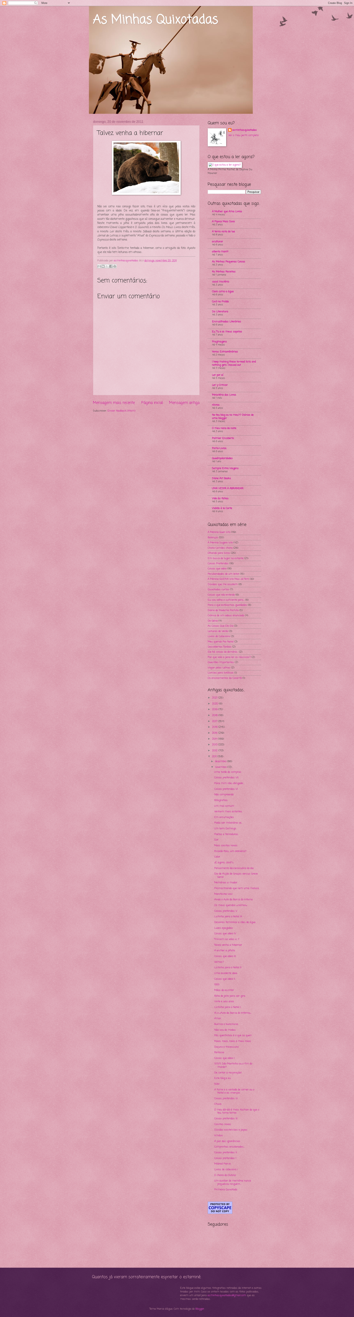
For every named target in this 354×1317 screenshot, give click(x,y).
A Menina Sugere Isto (220, 543)
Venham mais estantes (228, 812)
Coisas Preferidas (218, 563)
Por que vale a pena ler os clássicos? (229, 657)
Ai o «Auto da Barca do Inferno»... (233, 1013)
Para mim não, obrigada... (229, 783)
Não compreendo (224, 795)
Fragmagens (219, 342)
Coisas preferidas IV (226, 1098)
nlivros (216, 405)
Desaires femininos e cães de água (234, 922)
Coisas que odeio (217, 569)
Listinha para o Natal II (227, 967)
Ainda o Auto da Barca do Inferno (233, 900)
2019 (215, 709)
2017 (215, 721)
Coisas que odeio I (224, 1058)
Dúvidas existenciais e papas (230, 1130)
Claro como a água (223, 291)
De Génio (213, 621)
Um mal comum (224, 806)
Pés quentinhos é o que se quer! (233, 1035)
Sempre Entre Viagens (225, 468)
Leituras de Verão (218, 631)
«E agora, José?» (224, 862)
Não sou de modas (225, 1030)
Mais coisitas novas (225, 846)
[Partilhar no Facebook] (111, 266)
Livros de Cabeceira (219, 636)
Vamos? (219, 962)
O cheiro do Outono (225, 1175)
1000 (216, 984)
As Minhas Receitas (224, 272)
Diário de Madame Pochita (223, 610)
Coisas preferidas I (225, 1158)
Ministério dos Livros (224, 395)
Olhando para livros (219, 553)
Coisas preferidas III (225, 1119)
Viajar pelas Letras (219, 668)
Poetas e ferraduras (226, 834)
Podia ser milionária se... (228, 823)
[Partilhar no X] (107, 266)
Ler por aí (217, 375)
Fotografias (221, 800)
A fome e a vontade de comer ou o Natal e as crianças (234, 1091)
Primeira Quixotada (225, 1190)
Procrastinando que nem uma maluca (236, 888)
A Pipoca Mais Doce (223, 221)
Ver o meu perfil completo (243, 135)
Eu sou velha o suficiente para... (226, 600)
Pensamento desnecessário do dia (234, 868)
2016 (215, 727)
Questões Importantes (221, 662)
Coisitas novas (222, 1124)
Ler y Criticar (220, 385)
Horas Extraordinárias (225, 352)
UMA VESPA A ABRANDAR (228, 488)
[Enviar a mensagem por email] (99, 266)
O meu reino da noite (224, 428)
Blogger (199, 1309)
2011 (215, 756)
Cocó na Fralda (220, 302)
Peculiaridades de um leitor (223, 574)
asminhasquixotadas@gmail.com (227, 1295)
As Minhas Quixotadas (155, 20)
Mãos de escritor (224, 990)
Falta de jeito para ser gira (229, 996)
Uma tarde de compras (227, 772)
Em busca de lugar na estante (225, 558)
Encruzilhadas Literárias (226, 322)
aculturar (217, 242)
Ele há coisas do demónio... (223, 652)
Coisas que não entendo (221, 595)
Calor (217, 857)
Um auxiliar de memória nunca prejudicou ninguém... (232, 1182)
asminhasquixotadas (244, 130)
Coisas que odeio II (224, 979)
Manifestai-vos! (223, 894)
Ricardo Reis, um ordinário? (230, 851)
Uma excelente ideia (225, 973)
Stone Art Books (221, 478)
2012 (215, 751)
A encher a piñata (224, 950)
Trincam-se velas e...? (226, 939)
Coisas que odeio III (225, 956)
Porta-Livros (219, 448)
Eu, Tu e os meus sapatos (227, 332)
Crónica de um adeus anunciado (226, 615)
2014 (215, 739)
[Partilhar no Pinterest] (115, 266)
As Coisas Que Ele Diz (220, 626)
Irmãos (218, 1136)
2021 (215, 698)
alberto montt (220, 252)
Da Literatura (220, 312)
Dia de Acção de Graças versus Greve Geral (236, 875)
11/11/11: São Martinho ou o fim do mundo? (233, 1065)
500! (216, 1084)
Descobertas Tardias (219, 647)
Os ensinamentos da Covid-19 (225, 678)
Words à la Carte (222, 508)
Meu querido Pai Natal (221, 642)
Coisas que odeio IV (225, 934)
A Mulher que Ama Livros (227, 211)
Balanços (213, 537)
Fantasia (219, 1052)
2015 (215, 733)
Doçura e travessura (226, 1047)
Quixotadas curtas (218, 589)
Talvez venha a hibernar (228, 945)
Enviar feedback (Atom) (121, 411)
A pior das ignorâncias (227, 1141)
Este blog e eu (222, 1078)
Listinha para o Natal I (227, 1007)
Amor (217, 1018)
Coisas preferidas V (225, 911)
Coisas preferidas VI (226, 789)
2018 (215, 715)
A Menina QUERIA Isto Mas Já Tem (228, 579)
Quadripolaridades (222, 458)
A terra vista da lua (223, 232)
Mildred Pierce (222, 1164)
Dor (216, 840)
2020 (215, 704)
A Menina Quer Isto (219, 532)
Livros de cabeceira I (226, 1169)
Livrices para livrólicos (221, 673)
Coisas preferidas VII (226, 778)
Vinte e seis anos (224, 1001)
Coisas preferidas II (225, 1152)
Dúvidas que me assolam (223, 584)
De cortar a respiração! (228, 1073)
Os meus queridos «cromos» (230, 905)
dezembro (221, 761)
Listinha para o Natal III (228, 917)
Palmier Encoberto (223, 438)
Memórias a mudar (225, 883)
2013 (215, 745)
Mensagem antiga (184, 403)
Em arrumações (224, 817)
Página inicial (152, 403)
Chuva (217, 1104)
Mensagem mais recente (114, 403)
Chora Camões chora (220, 548)
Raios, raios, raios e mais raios (232, 1041)
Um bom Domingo (225, 829)
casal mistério (220, 282)
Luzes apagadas (223, 928)
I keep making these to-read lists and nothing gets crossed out (234, 363)
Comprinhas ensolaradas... (229, 1147)
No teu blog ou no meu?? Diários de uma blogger (233, 416)
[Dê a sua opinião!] (103, 266)
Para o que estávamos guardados (227, 605)
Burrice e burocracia (226, 1024)
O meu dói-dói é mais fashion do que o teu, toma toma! (236, 1111)
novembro (221, 767)
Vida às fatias (220, 498)
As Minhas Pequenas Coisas (228, 262)
